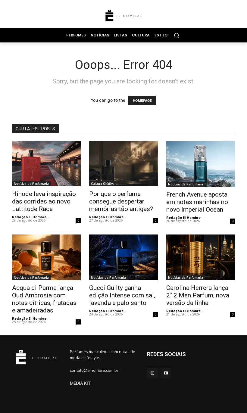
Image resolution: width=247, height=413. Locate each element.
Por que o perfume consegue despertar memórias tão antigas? (121, 201)
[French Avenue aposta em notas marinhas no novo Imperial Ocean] (200, 164)
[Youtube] (166, 373)
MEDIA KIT (80, 383)
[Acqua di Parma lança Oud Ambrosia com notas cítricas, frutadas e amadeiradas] (46, 257)
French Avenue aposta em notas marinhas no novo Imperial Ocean (197, 202)
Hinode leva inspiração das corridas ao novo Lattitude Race (44, 201)
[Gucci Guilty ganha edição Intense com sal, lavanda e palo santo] (123, 257)
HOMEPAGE (142, 100)
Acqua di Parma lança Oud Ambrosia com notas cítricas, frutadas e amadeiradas (44, 299)
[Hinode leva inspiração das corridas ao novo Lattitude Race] (46, 164)
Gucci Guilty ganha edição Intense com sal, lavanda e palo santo (122, 295)
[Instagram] (152, 373)
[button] (176, 35)
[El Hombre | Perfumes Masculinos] (123, 15)
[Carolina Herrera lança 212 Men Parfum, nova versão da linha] (200, 257)
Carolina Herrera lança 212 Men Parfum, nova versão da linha (197, 295)
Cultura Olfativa (102, 184)
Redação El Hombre (29, 217)
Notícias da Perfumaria (31, 184)
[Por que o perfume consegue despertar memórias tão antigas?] (123, 163)
